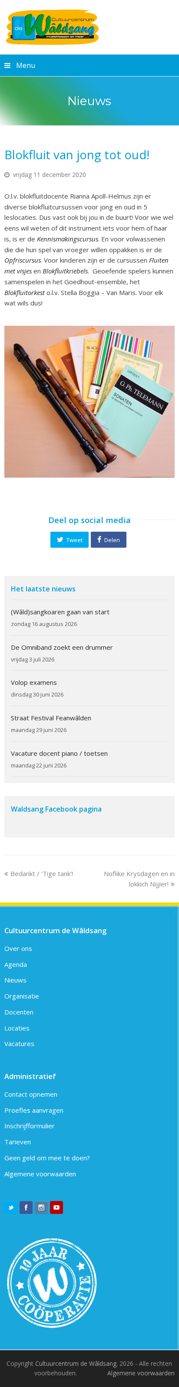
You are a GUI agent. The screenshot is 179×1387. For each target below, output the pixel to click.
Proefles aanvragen (33, 1110)
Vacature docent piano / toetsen (59, 753)
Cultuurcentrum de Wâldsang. (76, 1363)
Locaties (17, 1028)
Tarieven (17, 1141)
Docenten (18, 1012)
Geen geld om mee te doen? (47, 1157)
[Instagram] (41, 1207)
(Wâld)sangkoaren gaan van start (60, 611)
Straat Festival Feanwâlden (51, 717)
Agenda (15, 964)
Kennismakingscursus (67, 238)
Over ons (18, 948)
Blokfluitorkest (24, 292)
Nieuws (15, 980)
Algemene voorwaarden (40, 1173)
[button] (69, 539)
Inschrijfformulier (29, 1125)
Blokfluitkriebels (65, 270)
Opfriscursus (22, 260)
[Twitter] (10, 1207)
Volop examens (34, 682)
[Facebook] (26, 1207)
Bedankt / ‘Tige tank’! (41, 873)
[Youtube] (56, 1207)
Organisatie (21, 996)
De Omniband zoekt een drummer (62, 647)
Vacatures (19, 1043)
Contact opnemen (30, 1094)
